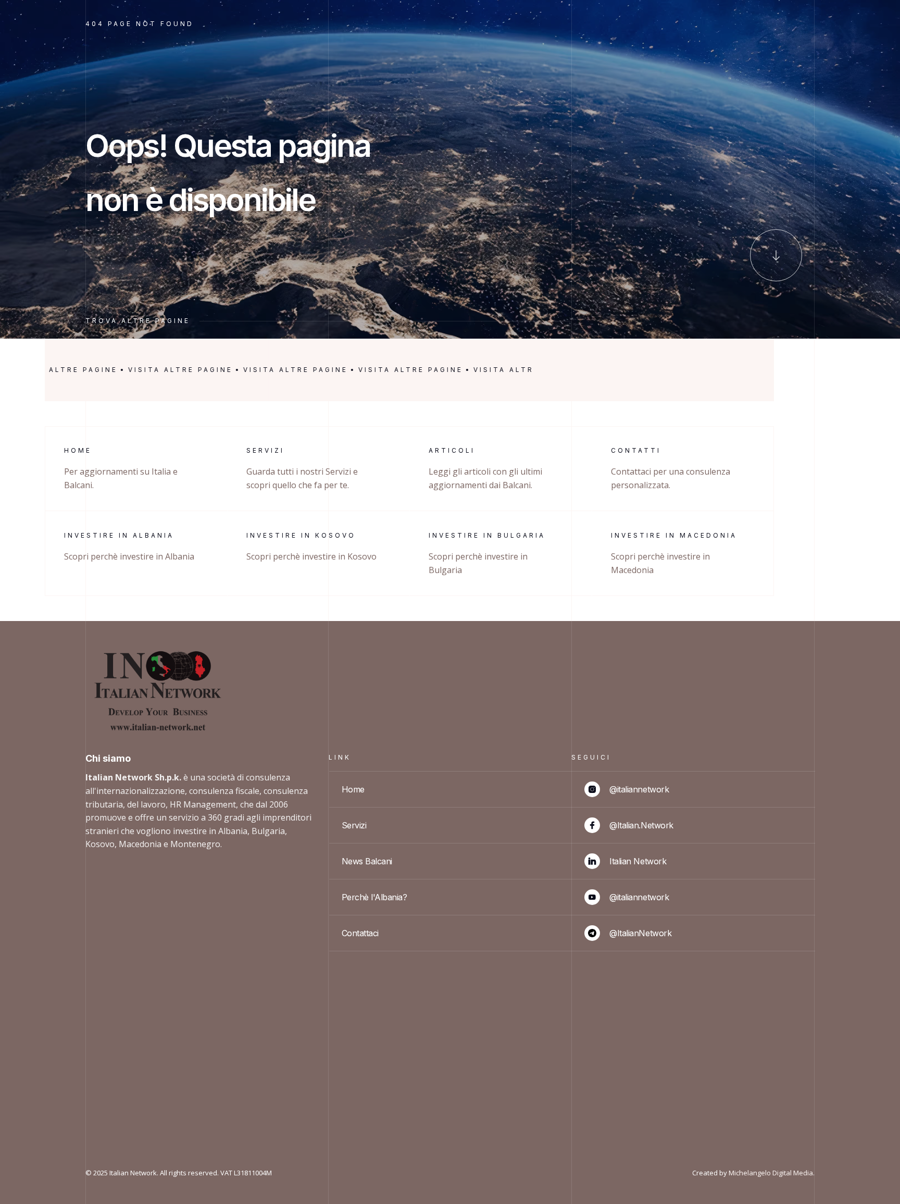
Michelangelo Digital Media (771, 1172)
